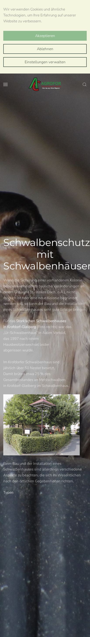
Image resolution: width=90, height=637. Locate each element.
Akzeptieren (45, 35)
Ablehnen (45, 48)
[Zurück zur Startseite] (45, 84)
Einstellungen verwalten (45, 62)
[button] (5, 84)
